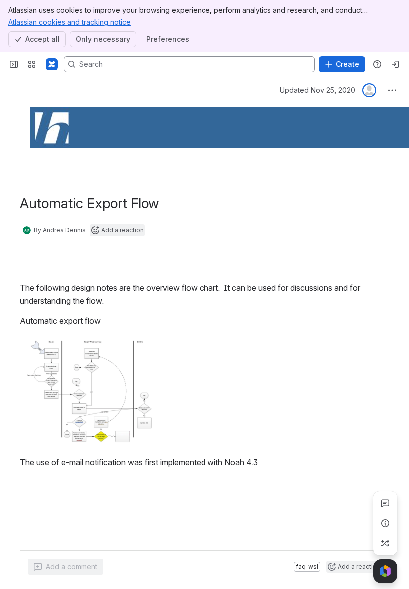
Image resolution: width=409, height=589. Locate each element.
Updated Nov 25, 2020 (317, 90)
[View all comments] (385, 503)
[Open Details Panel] (385, 523)
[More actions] (392, 90)
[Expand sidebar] (14, 64)
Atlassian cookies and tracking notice (69, 22)
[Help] (377, 64)
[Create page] (385, 543)
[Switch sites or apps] (32, 64)
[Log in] (395, 64)
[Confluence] (52, 64)
